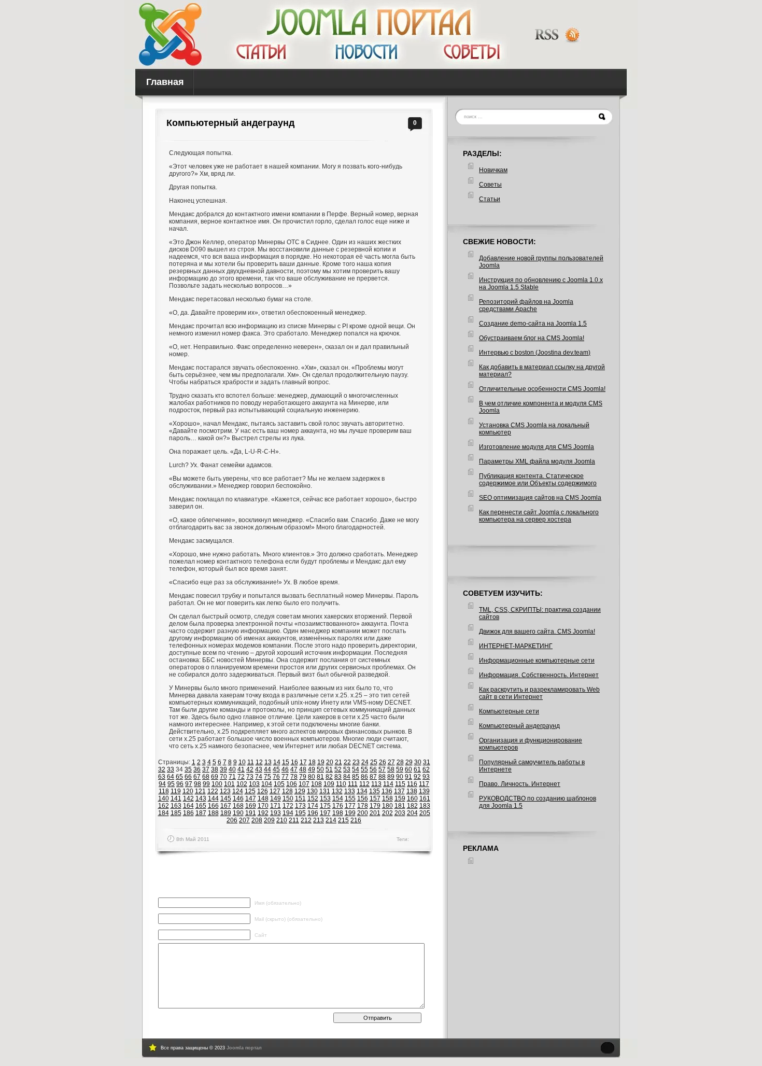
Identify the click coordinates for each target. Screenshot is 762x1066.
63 (161, 776)
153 (325, 798)
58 (390, 769)
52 (338, 769)
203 (399, 813)
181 (399, 805)
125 (250, 791)
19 (320, 762)
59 (399, 769)
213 (318, 820)
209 (269, 820)
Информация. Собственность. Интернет (539, 675)
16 (294, 762)
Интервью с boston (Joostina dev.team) (534, 352)
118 (164, 791)
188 (213, 813)
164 (188, 805)
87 (373, 776)
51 (329, 769)
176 (337, 805)
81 (320, 776)
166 (213, 805)
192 (263, 813)
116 (412, 784)
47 (294, 769)
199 (350, 813)
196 (312, 813)
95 (171, 784)
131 (324, 791)
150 (288, 798)
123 (225, 791)
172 (288, 805)
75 (267, 776)
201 (375, 813)
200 (362, 813)
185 (176, 813)
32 (161, 769)
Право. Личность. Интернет (519, 784)
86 (364, 776)
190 (238, 813)
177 (350, 805)
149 (275, 798)
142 (188, 798)
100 (216, 784)
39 (223, 769)
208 (256, 820)
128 (287, 791)
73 (249, 776)
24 (365, 762)
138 (411, 791)
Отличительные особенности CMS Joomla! (542, 388)
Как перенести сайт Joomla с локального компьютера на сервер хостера (539, 516)
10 (242, 762)
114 (388, 784)
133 (349, 791)
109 (328, 784)
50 (320, 769)
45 (276, 769)
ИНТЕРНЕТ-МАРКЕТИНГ (516, 646)
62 (426, 769)
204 (412, 813)
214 (331, 820)
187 (200, 813)
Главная (165, 82)
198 (337, 813)
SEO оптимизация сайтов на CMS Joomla (540, 497)
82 (329, 776)
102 (241, 784)
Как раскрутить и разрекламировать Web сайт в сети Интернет (539, 693)
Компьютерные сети (509, 711)
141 (176, 798)
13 (268, 762)
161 (424, 798)
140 (163, 798)
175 (325, 805)
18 (312, 762)
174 (312, 805)
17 (303, 762)
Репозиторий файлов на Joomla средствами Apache (526, 305)
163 (176, 805)
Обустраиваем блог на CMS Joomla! (531, 338)
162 (163, 805)
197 (325, 813)
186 (188, 813)
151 (300, 798)
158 (387, 798)
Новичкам (493, 170)
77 (285, 776)
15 (285, 762)
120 (187, 791)
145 (225, 798)
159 (399, 798)
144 (213, 798)
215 (343, 820)
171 (275, 805)
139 (424, 791)
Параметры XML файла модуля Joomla (537, 461)
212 (306, 820)
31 (426, 762)
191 (250, 813)
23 (356, 762)
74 (258, 776)
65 (179, 776)
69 (214, 776)
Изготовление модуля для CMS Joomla (536, 447)
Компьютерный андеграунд (230, 123)
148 (263, 798)
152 (312, 798)
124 (237, 791)
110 (341, 784)
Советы (490, 184)
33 (170, 769)
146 (238, 798)
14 (276, 762)
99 (206, 784)
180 (387, 805)
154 (337, 798)
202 (387, 813)
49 (311, 769)
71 (232, 776)
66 (188, 776)
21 (338, 762)
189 (225, 813)
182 (412, 805)
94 (162, 784)
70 (223, 776)
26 (382, 762)
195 (300, 813)
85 (355, 776)
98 (197, 784)
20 (329, 762)
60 (408, 769)
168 (238, 805)
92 (417, 776)
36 (197, 769)
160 (412, 798)
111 (353, 784)
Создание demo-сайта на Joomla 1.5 (533, 323)
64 (170, 776)
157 (375, 798)
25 (373, 762)
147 (250, 798)
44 (267, 769)
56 (373, 769)
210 (281, 820)
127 (275, 791)
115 (400, 784)
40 (232, 769)
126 (262, 791)
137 (399, 791)
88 (382, 776)
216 (355, 820)
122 (212, 791)
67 (197, 776)
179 (375, 805)
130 (312, 791)
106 (291, 784)
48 (302, 769)
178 (362, 805)
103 (254, 784)
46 (285, 769)
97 (188, 784)
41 (241, 769)
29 (409, 762)
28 (400, 762)
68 (205, 776)
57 (382, 769)
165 (200, 805)
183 (424, 805)
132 (337, 791)
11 (250, 762)
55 (364, 769)
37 (205, 769)
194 (288, 813)
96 (180, 784)
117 (424, 784)
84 (346, 776)
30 (417, 762)
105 (279, 784)
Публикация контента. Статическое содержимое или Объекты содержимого (538, 479)
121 (200, 791)
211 (294, 820)
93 (426, 776)
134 (362, 791)
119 (176, 791)
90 (399, 776)
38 (214, 769)
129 (299, 791)
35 (188, 769)
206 (232, 820)
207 (244, 820)
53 (346, 769)
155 (350, 798)
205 (424, 813)
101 (229, 784)
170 (263, 805)
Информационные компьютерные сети (537, 660)
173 (300, 805)
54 (355, 769)
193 (275, 813)
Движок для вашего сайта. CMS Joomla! (537, 631)
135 (374, 791)
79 (302, 776)
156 (362, 798)
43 (258, 769)
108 (316, 784)
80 (311, 776)
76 (276, 776)
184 (163, 813)
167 (225, 805)
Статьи (489, 199)
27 (391, 762)
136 (387, 791)
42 (249, 769)
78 (294, 776)
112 (364, 784)
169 (250, 805)
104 (266, 784)
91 (408, 776)
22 (347, 762)
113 (376, 784)
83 (338, 776)
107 (304, 784)
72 (241, 776)
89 (390, 776)
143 (200, 798)
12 (259, 762)
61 (417, 769)
